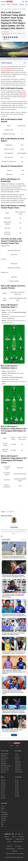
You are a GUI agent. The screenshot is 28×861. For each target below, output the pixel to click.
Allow (16, 14)
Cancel (23, 14)
